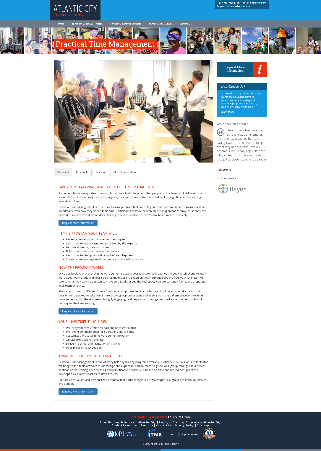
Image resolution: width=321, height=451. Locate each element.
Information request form (149, 416)
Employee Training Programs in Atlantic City (190, 422)
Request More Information (78, 223)
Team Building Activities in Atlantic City (128, 422)
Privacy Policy (184, 425)
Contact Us (163, 425)
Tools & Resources (161, 23)
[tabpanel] (133, 290)
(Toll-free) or (233, 2)
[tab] (63, 172)
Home (60, 23)
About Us (186, 23)
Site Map (203, 425)
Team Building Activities (87, 23)
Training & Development (125, 23)
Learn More (227, 111)
